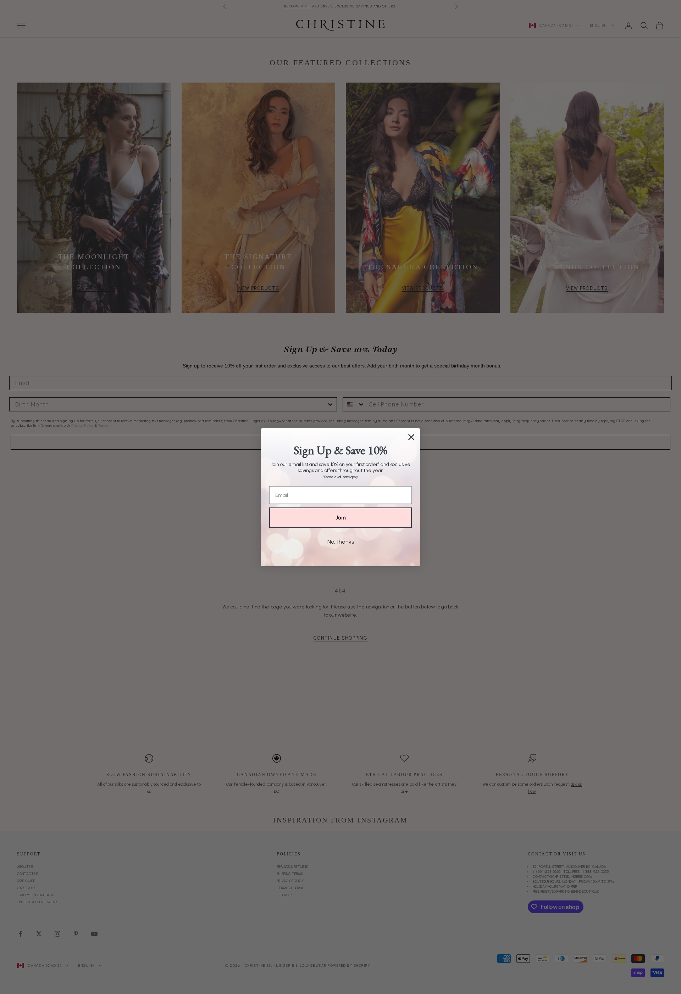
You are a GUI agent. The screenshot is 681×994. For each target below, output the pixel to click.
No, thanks (340, 541)
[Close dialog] (411, 437)
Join (341, 517)
